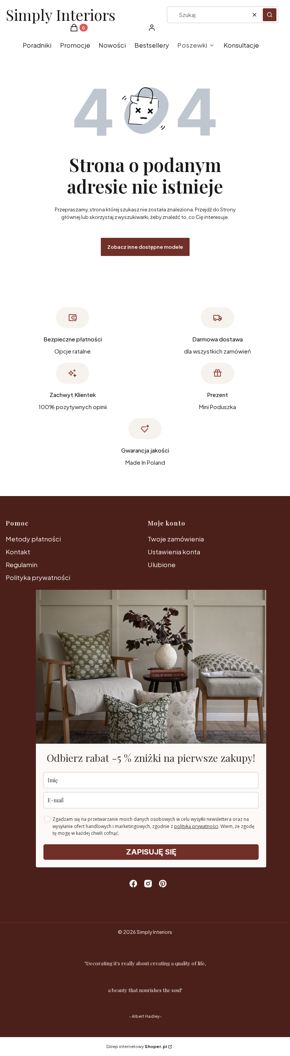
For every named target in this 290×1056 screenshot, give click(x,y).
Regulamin (21, 564)
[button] (269, 14)
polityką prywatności (196, 826)
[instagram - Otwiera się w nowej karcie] (148, 883)
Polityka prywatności (38, 577)
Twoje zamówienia (176, 539)
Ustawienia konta (174, 551)
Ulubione (162, 564)
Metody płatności (33, 539)
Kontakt (18, 551)
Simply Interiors (61, 15)
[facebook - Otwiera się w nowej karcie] (133, 883)
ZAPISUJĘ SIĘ (151, 851)
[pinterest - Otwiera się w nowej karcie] (162, 883)
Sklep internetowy (136, 1046)
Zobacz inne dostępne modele (145, 247)
